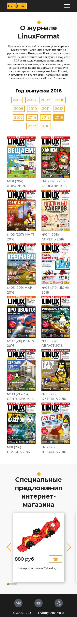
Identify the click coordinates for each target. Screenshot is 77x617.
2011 (46, 109)
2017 (32, 126)
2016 (59, 117)
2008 (59, 100)
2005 (17, 100)
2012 (59, 109)
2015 (45, 117)
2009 (18, 109)
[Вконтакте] (18, 603)
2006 (31, 100)
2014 (32, 117)
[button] (8, 584)
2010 (32, 109)
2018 (45, 126)
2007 (45, 100)
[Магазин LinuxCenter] (58, 603)
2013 (18, 117)
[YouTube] (38, 603)
